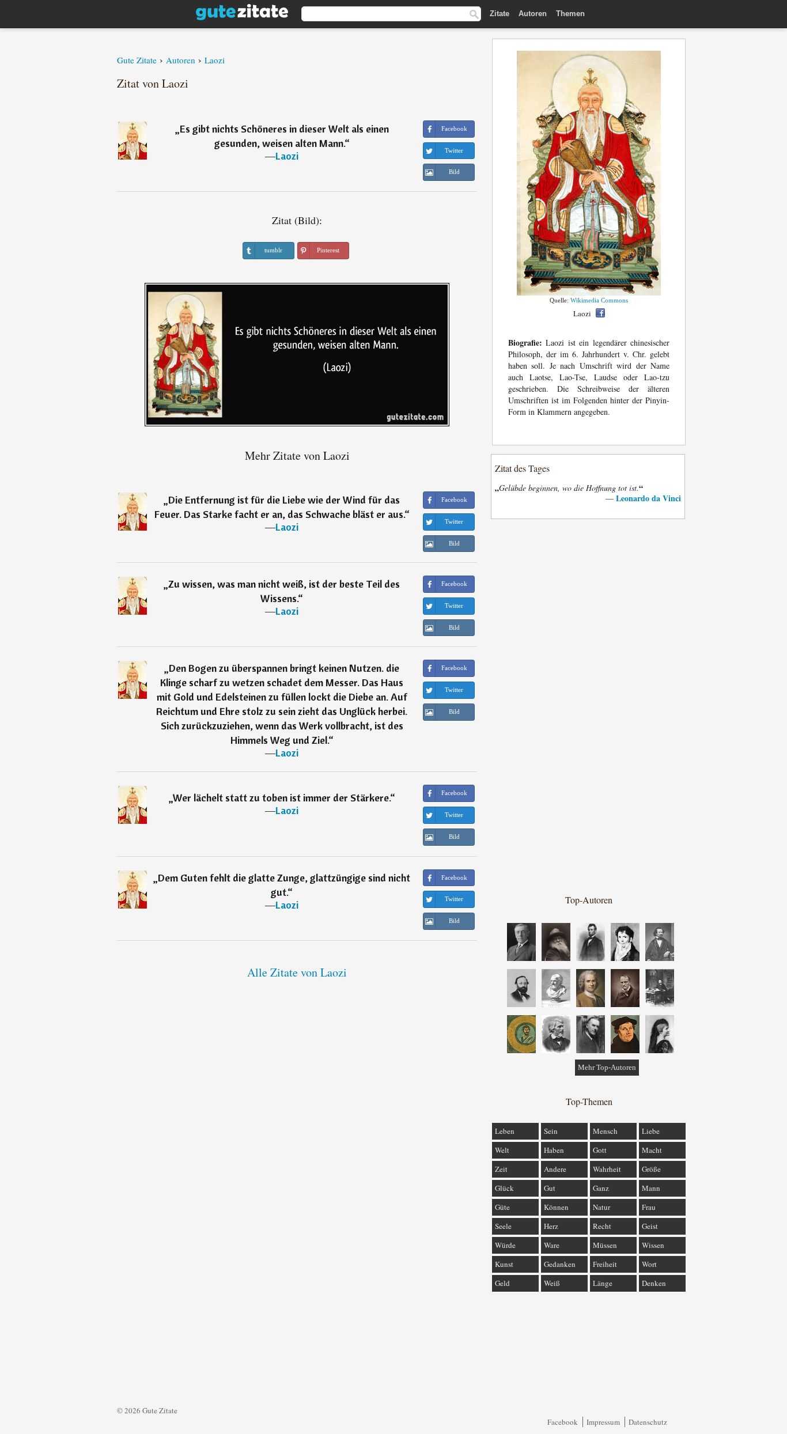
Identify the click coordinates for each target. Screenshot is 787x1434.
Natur (601, 1207)
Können (556, 1207)
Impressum (603, 1422)
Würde (505, 1245)
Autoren (533, 13)
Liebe (651, 1131)
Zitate (499, 13)
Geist (650, 1226)
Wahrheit (607, 1169)
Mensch (605, 1131)
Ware (551, 1245)
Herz (551, 1226)
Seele (503, 1226)
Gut (549, 1188)
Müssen (605, 1245)
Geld (502, 1283)
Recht (602, 1226)
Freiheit (605, 1264)
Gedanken (560, 1264)
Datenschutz (648, 1422)
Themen (570, 13)
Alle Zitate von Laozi (297, 972)
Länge (602, 1283)
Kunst (504, 1264)
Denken (654, 1283)
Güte (502, 1207)
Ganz (601, 1188)
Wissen (653, 1245)
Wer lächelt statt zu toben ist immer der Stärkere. (281, 797)
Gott (600, 1150)
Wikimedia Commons (599, 300)
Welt (502, 1150)
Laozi (286, 155)
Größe (651, 1169)
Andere (555, 1169)
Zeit (501, 1169)
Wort (649, 1264)
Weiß (552, 1283)
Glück (504, 1188)
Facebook (562, 1422)
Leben (504, 1131)
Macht (652, 1150)
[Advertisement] (588, 706)
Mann (651, 1188)
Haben (554, 1150)
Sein (551, 1131)
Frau (649, 1207)
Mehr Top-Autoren (607, 1067)
